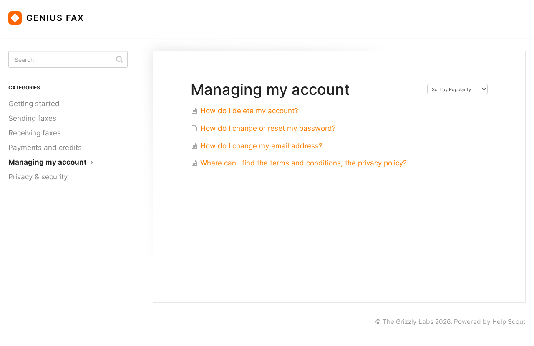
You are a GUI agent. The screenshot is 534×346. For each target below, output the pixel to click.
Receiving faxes (34, 133)
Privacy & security (38, 177)
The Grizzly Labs (408, 322)
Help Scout (509, 322)
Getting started (34, 103)
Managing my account (48, 162)
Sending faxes (32, 118)
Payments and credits (45, 147)
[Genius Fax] (50, 14)
